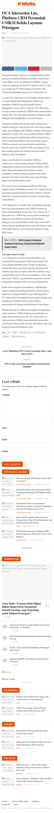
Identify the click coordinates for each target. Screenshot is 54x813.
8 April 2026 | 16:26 (29, 714)
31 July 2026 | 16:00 (29, 737)
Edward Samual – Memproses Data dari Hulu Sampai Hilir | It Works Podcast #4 (34, 779)
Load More (27, 548)
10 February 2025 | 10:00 (20, 33)
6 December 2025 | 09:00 (41, 512)
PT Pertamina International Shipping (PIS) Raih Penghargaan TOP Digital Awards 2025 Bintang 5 (33, 534)
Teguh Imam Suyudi (23, 484)
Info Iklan (36, 801)
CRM (15, 332)
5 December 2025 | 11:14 (36, 540)
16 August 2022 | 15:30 (32, 774)
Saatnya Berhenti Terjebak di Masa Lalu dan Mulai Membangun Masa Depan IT (33, 743)
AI (9, 332)
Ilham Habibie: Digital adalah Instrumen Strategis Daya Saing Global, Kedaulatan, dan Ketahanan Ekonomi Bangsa (34, 520)
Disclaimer (6, 804)
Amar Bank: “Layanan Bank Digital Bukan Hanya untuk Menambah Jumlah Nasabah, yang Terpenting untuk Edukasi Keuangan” (21, 608)
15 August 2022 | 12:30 (32, 785)
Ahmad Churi (21, 540)
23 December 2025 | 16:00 (41, 484)
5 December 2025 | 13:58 (30, 526)
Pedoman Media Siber (20, 801)
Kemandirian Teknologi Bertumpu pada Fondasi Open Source (32, 732)
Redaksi (5, 801)
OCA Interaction (39, 332)
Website (5, 451)
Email (5, 439)
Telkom (6, 336)
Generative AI (25, 332)
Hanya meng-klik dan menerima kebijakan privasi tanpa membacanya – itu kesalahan (29, 626)
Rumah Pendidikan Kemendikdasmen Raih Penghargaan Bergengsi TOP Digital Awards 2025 (33, 492)
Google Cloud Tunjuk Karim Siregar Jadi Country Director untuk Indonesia (32, 698)
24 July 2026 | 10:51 (29, 748)
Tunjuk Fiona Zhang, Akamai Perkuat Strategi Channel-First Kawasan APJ (31, 709)
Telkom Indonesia (18, 336)
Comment (6, 394)
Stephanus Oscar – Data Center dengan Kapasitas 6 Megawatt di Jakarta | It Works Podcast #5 (32, 767)
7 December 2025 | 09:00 (41, 499)
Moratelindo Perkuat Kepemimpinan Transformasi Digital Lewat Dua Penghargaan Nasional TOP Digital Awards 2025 (34, 506)
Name (5, 427)
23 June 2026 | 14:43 (29, 703)
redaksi (19, 774)
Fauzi (4, 33)
